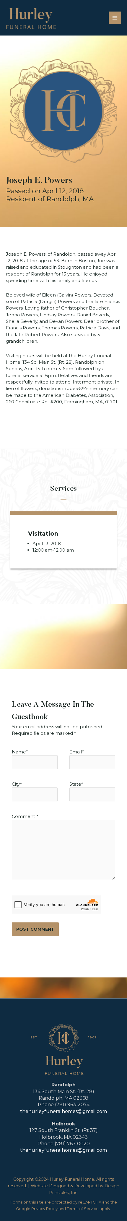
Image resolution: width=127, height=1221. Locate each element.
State (76, 784)
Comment (25, 816)
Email (75, 752)
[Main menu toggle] (115, 18)
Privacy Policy (44, 1208)
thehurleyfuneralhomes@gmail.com (63, 1111)
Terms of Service (83, 1208)
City (17, 784)
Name (19, 752)
